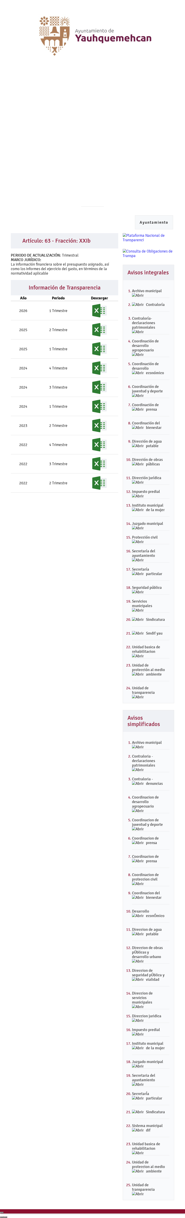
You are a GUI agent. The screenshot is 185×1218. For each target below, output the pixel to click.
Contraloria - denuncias (147, 781)
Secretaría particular (147, 571)
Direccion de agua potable (147, 931)
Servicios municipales (142, 603)
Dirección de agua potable (147, 443)
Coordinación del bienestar (147, 425)
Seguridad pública (147, 587)
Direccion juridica (146, 1016)
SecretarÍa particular (147, 1095)
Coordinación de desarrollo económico (148, 368)
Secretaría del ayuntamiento (143, 553)
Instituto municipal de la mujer (148, 507)
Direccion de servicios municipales (142, 997)
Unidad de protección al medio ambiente (148, 669)
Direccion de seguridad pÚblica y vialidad (148, 975)
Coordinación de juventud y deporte (147, 388)
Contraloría (155, 304)
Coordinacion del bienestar (147, 895)
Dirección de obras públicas (147, 461)
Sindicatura (155, 619)
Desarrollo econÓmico (148, 913)
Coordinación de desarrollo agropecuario (145, 345)
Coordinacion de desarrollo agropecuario (145, 801)
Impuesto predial (146, 491)
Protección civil (145, 537)
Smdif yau (154, 633)
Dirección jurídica (146, 478)
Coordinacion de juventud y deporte (147, 822)
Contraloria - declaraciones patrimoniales (143, 760)
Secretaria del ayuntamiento (143, 1077)
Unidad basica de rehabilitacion (146, 649)
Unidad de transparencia (143, 690)
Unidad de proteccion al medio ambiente (148, 1166)
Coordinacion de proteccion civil (145, 876)
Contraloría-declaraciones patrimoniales (143, 323)
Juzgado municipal (147, 523)
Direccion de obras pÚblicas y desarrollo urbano (147, 952)
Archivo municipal (147, 291)
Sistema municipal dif (147, 1127)
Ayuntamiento (154, 222)
